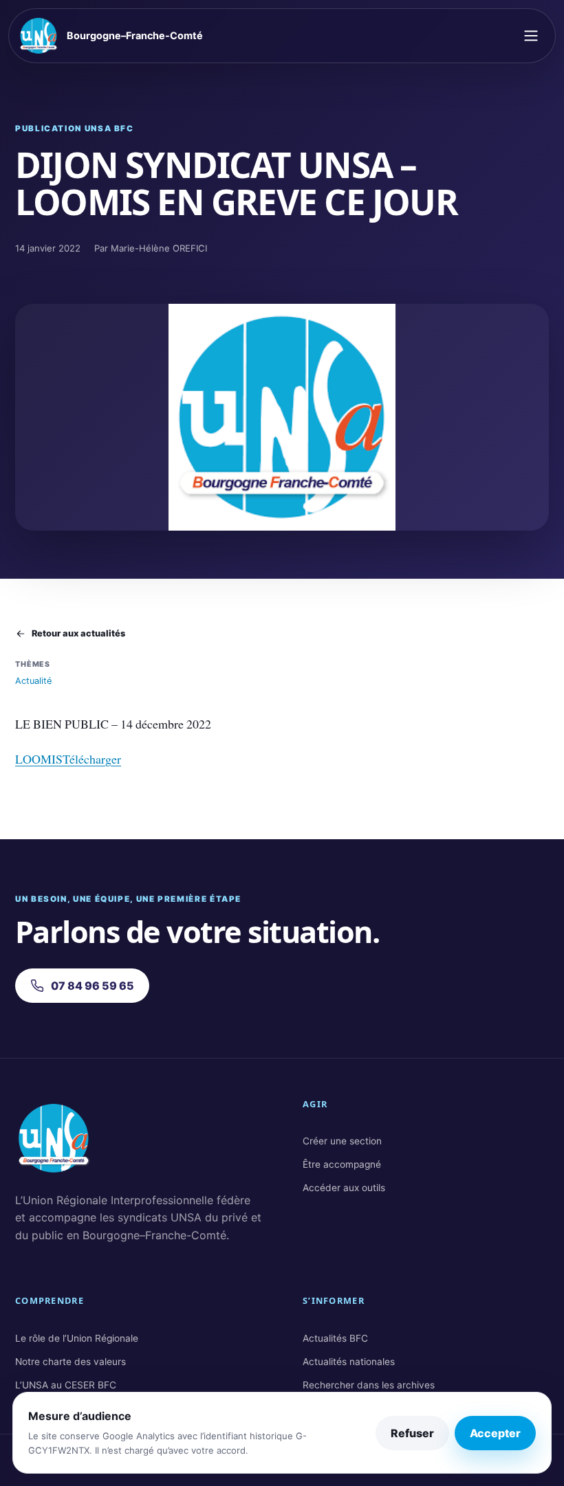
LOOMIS (39, 759)
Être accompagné (342, 1164)
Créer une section (342, 1140)
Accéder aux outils (344, 1187)
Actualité (33, 681)
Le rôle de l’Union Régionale (76, 1338)
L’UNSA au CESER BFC (65, 1384)
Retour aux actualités (78, 633)
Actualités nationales (349, 1361)
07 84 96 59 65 (92, 985)
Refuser (412, 1433)
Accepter (495, 1433)
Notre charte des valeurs (70, 1361)
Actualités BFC (335, 1338)
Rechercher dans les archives (369, 1384)
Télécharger (92, 759)
